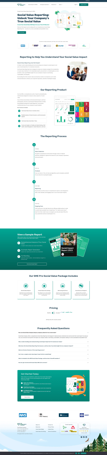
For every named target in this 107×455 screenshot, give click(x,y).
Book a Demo (83, 4)
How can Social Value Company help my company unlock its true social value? (37, 332)
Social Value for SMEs (32, 4)
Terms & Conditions (52, 431)
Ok (76, 453)
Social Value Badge (40, 429)
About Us (38, 424)
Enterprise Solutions (44, 4)
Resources (53, 4)
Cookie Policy (51, 429)
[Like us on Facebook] (84, 437)
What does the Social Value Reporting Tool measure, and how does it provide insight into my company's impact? (46, 345)
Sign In (76, 4)
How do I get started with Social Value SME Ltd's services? (33, 362)
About (60, 4)
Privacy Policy (51, 427)
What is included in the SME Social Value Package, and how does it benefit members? (39, 358)
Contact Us (50, 424)
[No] (105, 453)
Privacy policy (83, 453)
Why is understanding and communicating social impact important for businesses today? (40, 341)
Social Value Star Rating (41, 431)
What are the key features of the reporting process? (32, 350)
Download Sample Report (32, 264)
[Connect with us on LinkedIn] (87, 437)
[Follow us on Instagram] (82, 437)
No (78, 453)
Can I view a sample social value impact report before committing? (35, 354)
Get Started (21, 32)
